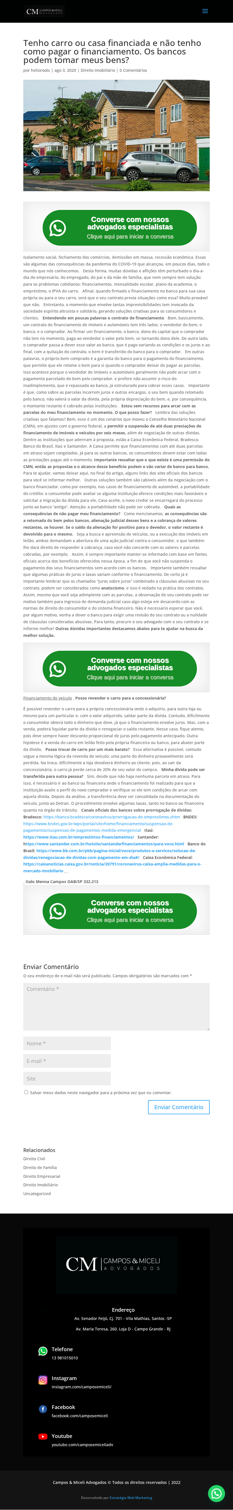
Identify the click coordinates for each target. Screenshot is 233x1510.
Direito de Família (40, 1167)
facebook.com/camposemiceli (80, 1415)
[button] (216, 1493)
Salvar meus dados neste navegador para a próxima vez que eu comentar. (101, 1092)
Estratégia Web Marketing (131, 1497)
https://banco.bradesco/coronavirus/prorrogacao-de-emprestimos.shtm (111, 817)
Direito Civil (34, 1158)
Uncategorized (37, 1193)
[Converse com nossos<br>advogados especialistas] (57, 228)
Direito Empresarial (41, 1176)
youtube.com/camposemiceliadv (82, 1444)
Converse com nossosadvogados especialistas (130, 223)
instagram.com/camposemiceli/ (81, 1386)
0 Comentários (133, 70)
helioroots (40, 70)
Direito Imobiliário (98, 70)
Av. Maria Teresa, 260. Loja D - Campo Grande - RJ (123, 1329)
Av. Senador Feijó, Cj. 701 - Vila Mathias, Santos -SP (123, 1318)
